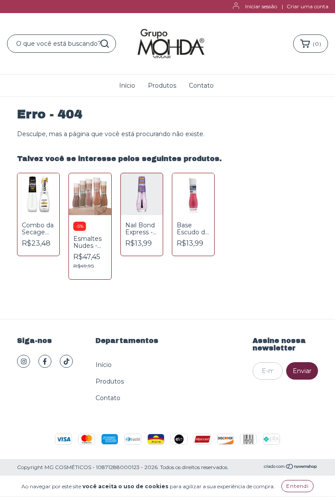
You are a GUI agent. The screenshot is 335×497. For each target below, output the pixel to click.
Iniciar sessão (261, 6)
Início (127, 85)
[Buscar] (104, 43)
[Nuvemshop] (290, 467)
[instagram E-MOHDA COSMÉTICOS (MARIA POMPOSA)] (23, 361)
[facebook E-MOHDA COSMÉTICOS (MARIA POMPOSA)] (44, 361)
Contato (201, 85)
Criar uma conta (307, 6)
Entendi (297, 486)
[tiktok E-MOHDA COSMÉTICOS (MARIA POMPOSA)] (66, 361)
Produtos (162, 85)
